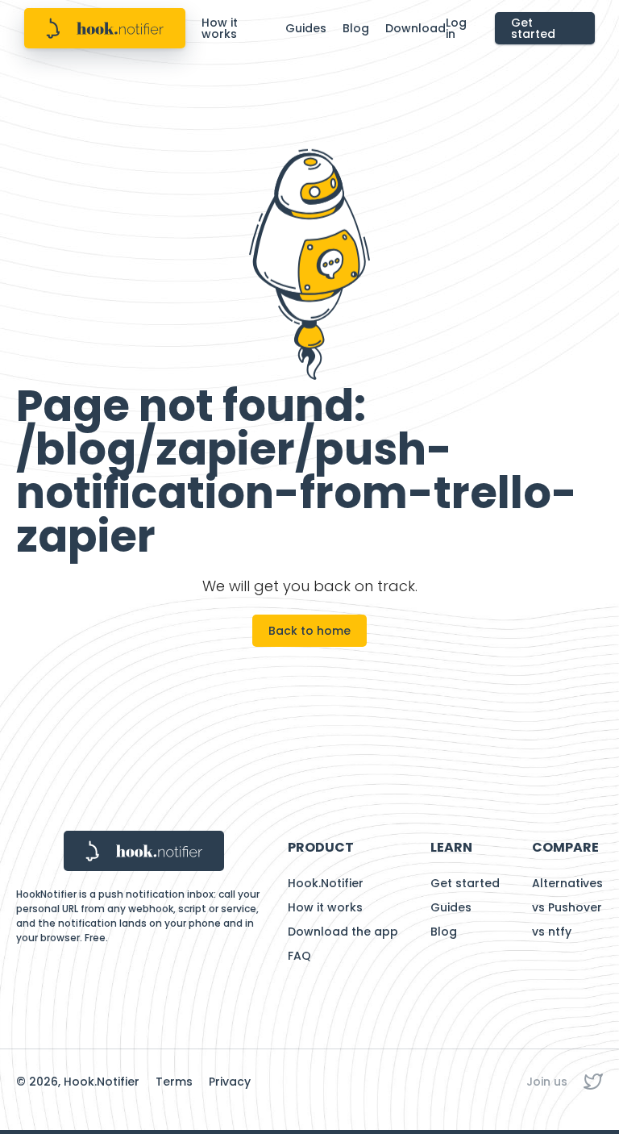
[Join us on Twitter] (593, 1081)
